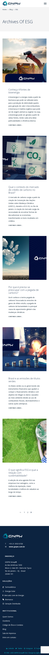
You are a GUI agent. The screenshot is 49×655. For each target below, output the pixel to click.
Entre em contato (9, 637)
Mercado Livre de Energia (14, 595)
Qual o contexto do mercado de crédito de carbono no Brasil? (23, 189)
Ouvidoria (6, 621)
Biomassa (9, 599)
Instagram (29, 648)
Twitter (20, 648)
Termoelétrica (10, 587)
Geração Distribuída (12, 604)
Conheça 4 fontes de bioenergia (19, 91)
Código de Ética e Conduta (12, 625)
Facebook (39, 648)
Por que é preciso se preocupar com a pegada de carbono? (23, 290)
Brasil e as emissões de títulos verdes (24, 380)
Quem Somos (7, 617)
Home (4, 10)
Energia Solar (10, 591)
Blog (11, 10)
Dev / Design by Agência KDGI (35, 653)
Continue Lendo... (15, 125)
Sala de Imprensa (9, 633)
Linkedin (11, 648)
